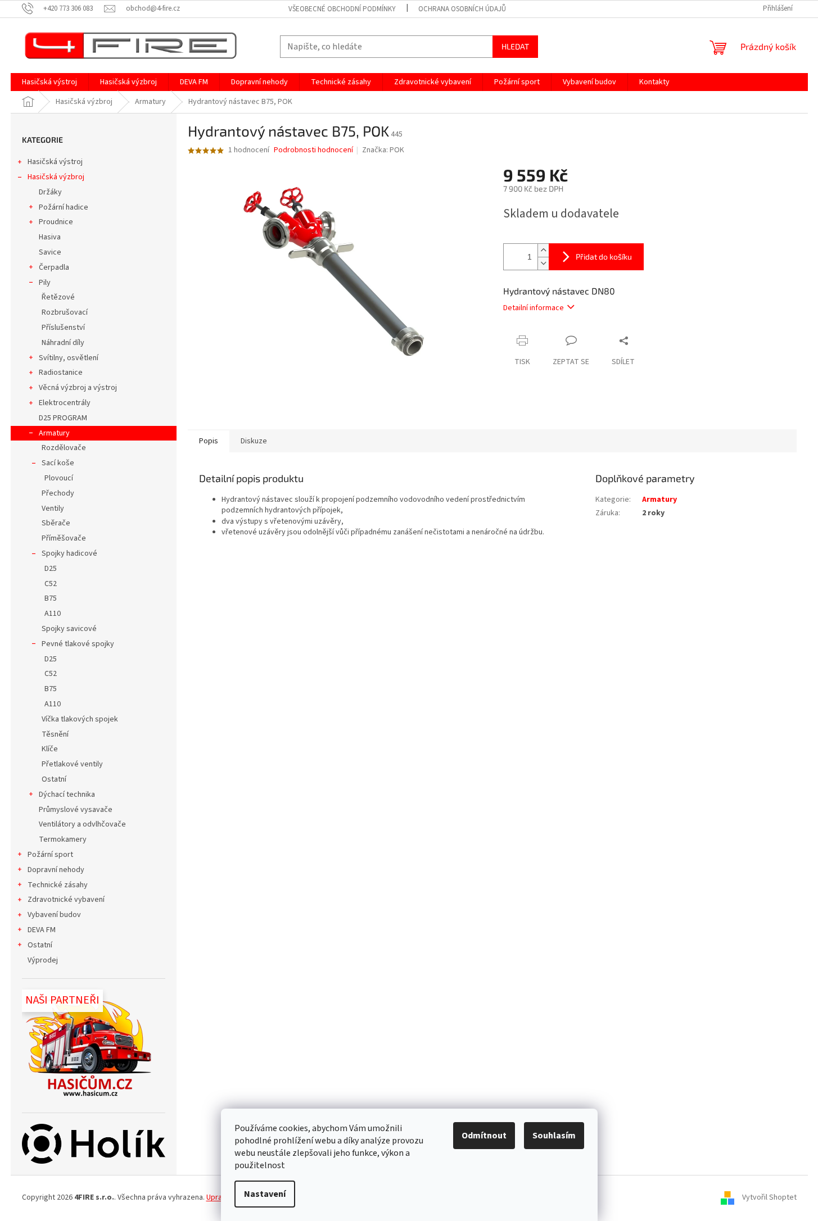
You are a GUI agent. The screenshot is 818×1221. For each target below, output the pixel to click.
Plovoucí (58, 478)
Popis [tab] (208, 441)
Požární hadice (63, 207)
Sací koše (58, 463)
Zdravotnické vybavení (66, 899)
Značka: (383, 150)
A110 (52, 613)
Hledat (515, 46)
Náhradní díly (63, 342)
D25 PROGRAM (63, 418)
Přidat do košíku (604, 256)
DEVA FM (42, 930)
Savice (50, 252)
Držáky (50, 192)
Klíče (50, 749)
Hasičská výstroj (55, 161)
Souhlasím (554, 1135)
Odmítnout (484, 1135)
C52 (50, 583)
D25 (50, 568)
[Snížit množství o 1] (543, 263)
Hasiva (50, 237)
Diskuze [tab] (254, 441)
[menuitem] (49, 82)
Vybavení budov (54, 914)
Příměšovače (64, 538)
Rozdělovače (64, 447)
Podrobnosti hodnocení (313, 150)
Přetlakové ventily (72, 764)
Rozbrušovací (65, 312)
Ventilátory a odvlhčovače (82, 824)
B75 (50, 598)
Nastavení (265, 1194)
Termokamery (63, 839)
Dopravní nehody (56, 869)
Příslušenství (63, 327)
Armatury (54, 433)
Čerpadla (54, 267)
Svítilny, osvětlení (68, 358)
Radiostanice (61, 372)
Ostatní (54, 779)
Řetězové (58, 297)
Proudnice (56, 222)
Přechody (58, 493)
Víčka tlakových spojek (80, 719)
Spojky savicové (69, 628)
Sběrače (56, 523)
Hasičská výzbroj (56, 177)
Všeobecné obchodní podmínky (342, 9)
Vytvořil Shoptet (769, 1198)
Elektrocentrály (65, 402)
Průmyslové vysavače (75, 809)
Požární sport (50, 854)
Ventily (53, 508)
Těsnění (55, 734)
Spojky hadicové (69, 553)
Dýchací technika (67, 794)
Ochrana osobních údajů (462, 9)
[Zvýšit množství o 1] (543, 250)
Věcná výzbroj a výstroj (78, 387)
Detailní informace (533, 308)
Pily (45, 282)
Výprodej (43, 960)
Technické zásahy (58, 885)
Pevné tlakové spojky (78, 644)
